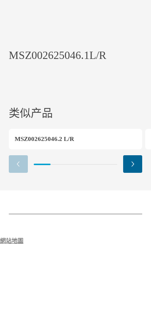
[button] (132, 164)
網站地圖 (11, 241)
